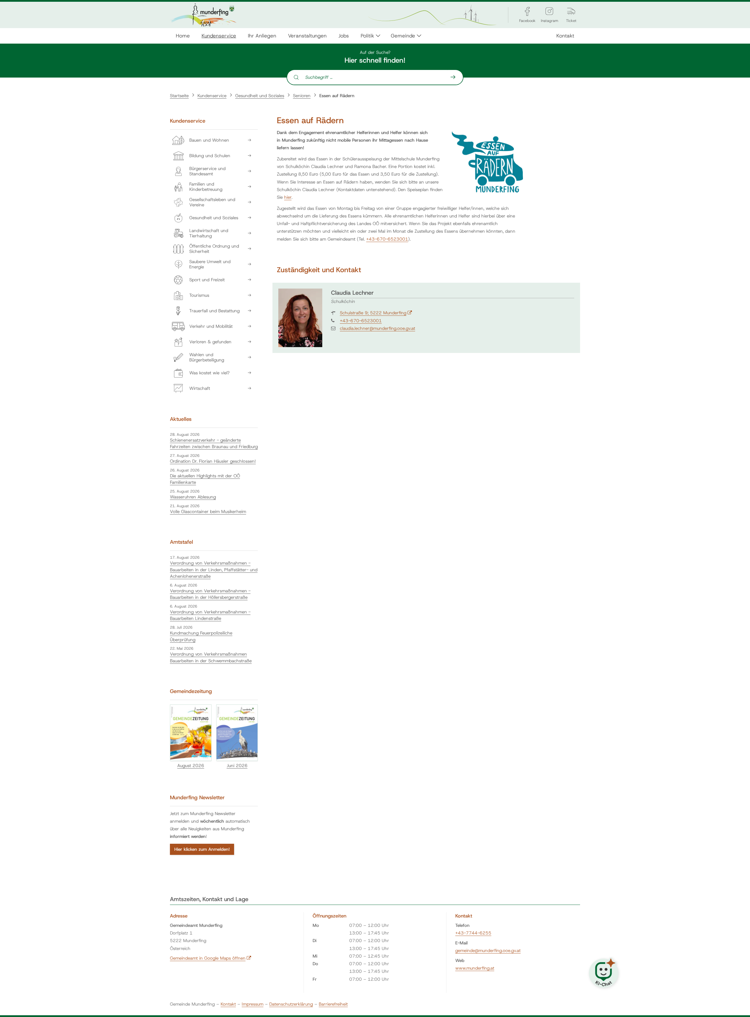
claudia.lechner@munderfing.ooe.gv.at (377, 328)
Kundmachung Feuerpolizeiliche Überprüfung (201, 636)
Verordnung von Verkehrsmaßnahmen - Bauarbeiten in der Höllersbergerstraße (210, 594)
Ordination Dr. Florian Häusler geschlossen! (213, 461)
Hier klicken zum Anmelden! (202, 849)
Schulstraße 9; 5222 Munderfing (376, 313)
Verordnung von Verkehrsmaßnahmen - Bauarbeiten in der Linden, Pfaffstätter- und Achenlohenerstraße (214, 569)
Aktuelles (181, 419)
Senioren (302, 96)
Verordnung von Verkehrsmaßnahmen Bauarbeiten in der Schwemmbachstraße (211, 657)
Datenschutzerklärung (291, 1004)
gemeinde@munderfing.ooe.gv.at (488, 950)
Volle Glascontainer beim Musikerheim (208, 511)
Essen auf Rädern (336, 96)
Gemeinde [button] (403, 35)
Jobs (343, 35)
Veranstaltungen (307, 35)
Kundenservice (219, 35)
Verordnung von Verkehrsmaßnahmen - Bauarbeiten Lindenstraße (210, 615)
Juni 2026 (237, 766)
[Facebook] (527, 11)
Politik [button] (367, 35)
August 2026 (190, 766)
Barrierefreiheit (333, 1004)
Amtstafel (181, 542)
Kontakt (565, 35)
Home (183, 35)
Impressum (252, 1004)
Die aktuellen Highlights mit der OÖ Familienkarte (205, 479)
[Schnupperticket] (571, 11)
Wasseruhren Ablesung (193, 497)
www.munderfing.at (474, 968)
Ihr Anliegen (262, 35)
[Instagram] (549, 11)
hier (288, 197)
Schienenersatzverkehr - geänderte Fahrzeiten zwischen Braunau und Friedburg (214, 443)
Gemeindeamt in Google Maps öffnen (210, 958)
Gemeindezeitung (191, 691)
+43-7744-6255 (473, 933)
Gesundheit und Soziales (259, 96)
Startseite (179, 96)
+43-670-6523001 (387, 239)
